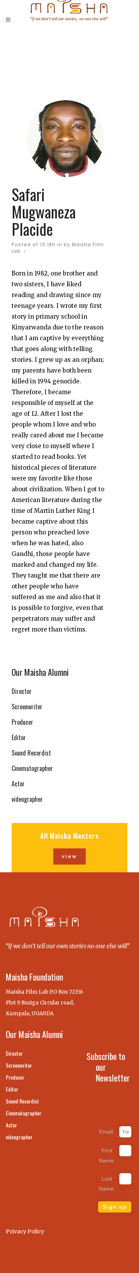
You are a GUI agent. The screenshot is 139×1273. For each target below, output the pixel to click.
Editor (19, 737)
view (69, 856)
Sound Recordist (31, 752)
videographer (27, 799)
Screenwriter (27, 706)
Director (22, 691)
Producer (22, 722)
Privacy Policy (25, 1231)
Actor (18, 783)
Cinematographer (32, 768)
